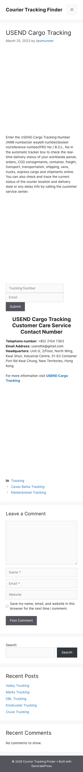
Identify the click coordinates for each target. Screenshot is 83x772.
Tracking (17, 481)
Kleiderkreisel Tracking (28, 492)
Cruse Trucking (17, 712)
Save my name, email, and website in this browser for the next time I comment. (42, 606)
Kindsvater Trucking (21, 705)
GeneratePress (41, 766)
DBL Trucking (16, 699)
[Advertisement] (41, 91)
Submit (15, 306)
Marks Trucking (17, 692)
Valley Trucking (17, 686)
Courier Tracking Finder (34, 10)
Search (11, 645)
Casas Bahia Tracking (27, 487)
